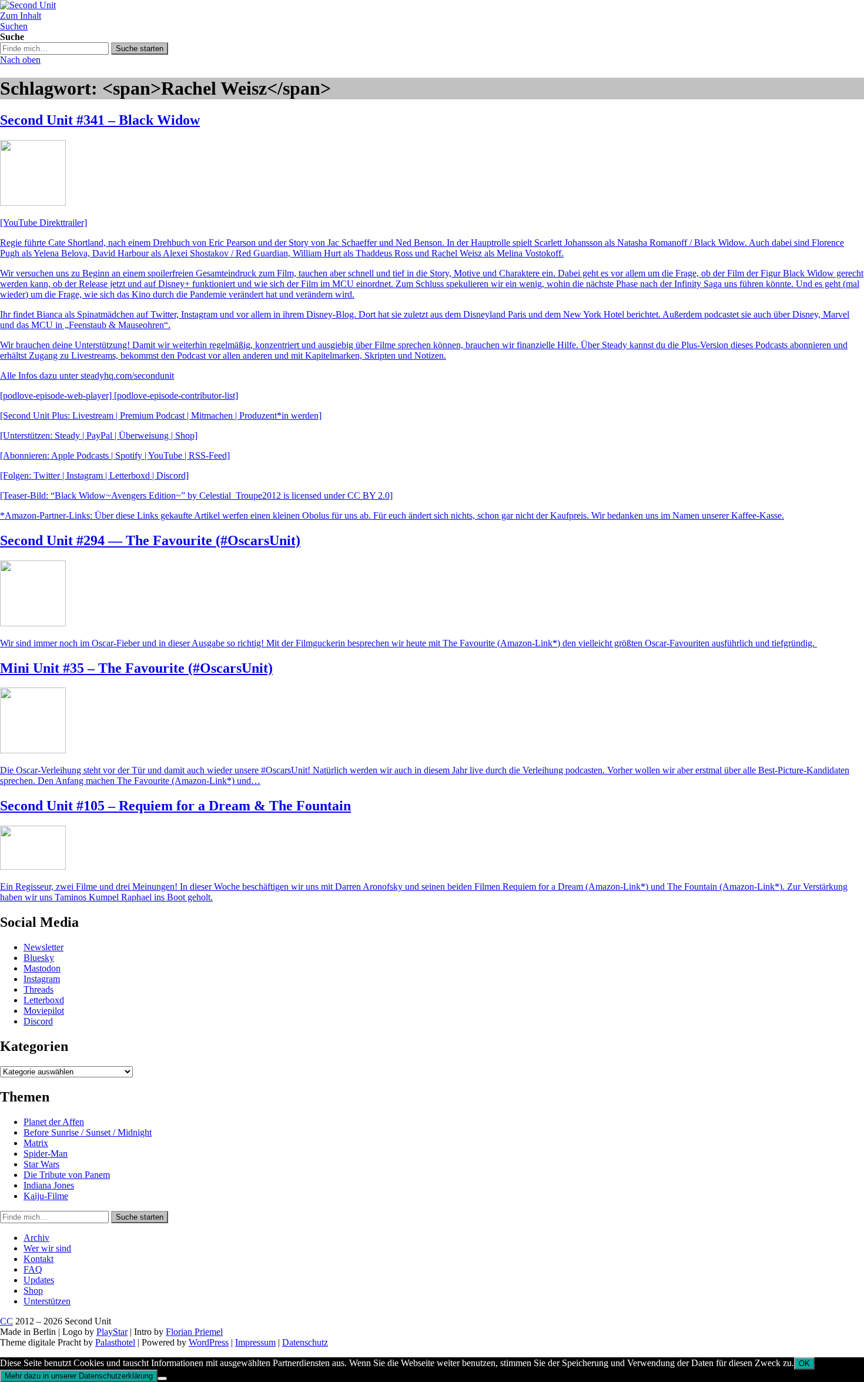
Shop (33, 1291)
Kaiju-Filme (46, 1196)
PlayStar (112, 1332)
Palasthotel (115, 1342)
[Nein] (162, 1378)
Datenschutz (305, 1342)
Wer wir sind (47, 1248)
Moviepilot (44, 1011)
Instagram (42, 979)
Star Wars (41, 1164)
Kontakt (38, 1259)
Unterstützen (47, 1301)
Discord (38, 1021)
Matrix (36, 1143)
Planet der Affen (54, 1122)
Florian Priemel (194, 1332)
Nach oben (20, 60)
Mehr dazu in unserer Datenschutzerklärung (79, 1375)
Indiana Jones (49, 1185)
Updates (39, 1280)
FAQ (33, 1269)
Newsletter (43, 947)
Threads (38, 989)
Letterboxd (44, 1000)
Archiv (36, 1238)
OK (804, 1363)
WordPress (209, 1342)
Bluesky (39, 958)
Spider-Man (46, 1154)
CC (6, 1321)
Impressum (255, 1342)
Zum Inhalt (20, 16)
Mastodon (42, 968)
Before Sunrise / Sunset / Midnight (88, 1132)
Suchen (14, 26)
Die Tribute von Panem (67, 1175)
